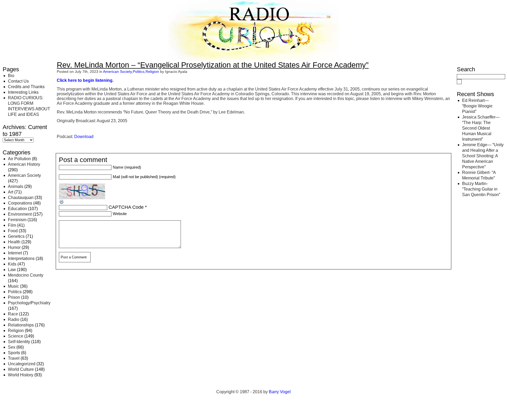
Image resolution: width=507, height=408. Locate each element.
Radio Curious (32, 10)
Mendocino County (25, 275)
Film (12, 225)
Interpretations (21, 258)
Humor (14, 247)
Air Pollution (19, 158)
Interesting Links (23, 92)
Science (15, 336)
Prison (14, 297)
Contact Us (18, 81)
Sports (14, 352)
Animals (15, 186)
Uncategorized (21, 364)
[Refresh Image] (62, 203)
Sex (11, 347)
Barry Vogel (280, 392)
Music (13, 286)
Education (17, 208)
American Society (24, 175)
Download (83, 136)
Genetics (16, 236)
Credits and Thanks (26, 86)
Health (14, 242)
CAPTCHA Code (126, 207)
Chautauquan (21, 197)
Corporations (20, 203)
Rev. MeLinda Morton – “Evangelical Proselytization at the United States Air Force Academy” (213, 65)
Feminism (17, 219)
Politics (15, 292)
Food (13, 231)
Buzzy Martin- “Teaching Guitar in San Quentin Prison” (481, 189)
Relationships (21, 325)
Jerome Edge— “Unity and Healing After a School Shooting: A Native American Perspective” (483, 156)
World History (20, 375)
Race (13, 314)
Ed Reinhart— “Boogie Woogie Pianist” (477, 106)
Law (12, 269)
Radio (13, 319)
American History (24, 164)
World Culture (21, 369)
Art (10, 192)
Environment (20, 214)
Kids (12, 264)
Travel (14, 358)
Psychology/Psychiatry (29, 303)
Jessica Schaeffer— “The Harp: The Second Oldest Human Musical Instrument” (481, 128)
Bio (11, 75)
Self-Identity (19, 341)
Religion (16, 330)
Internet (15, 253)
